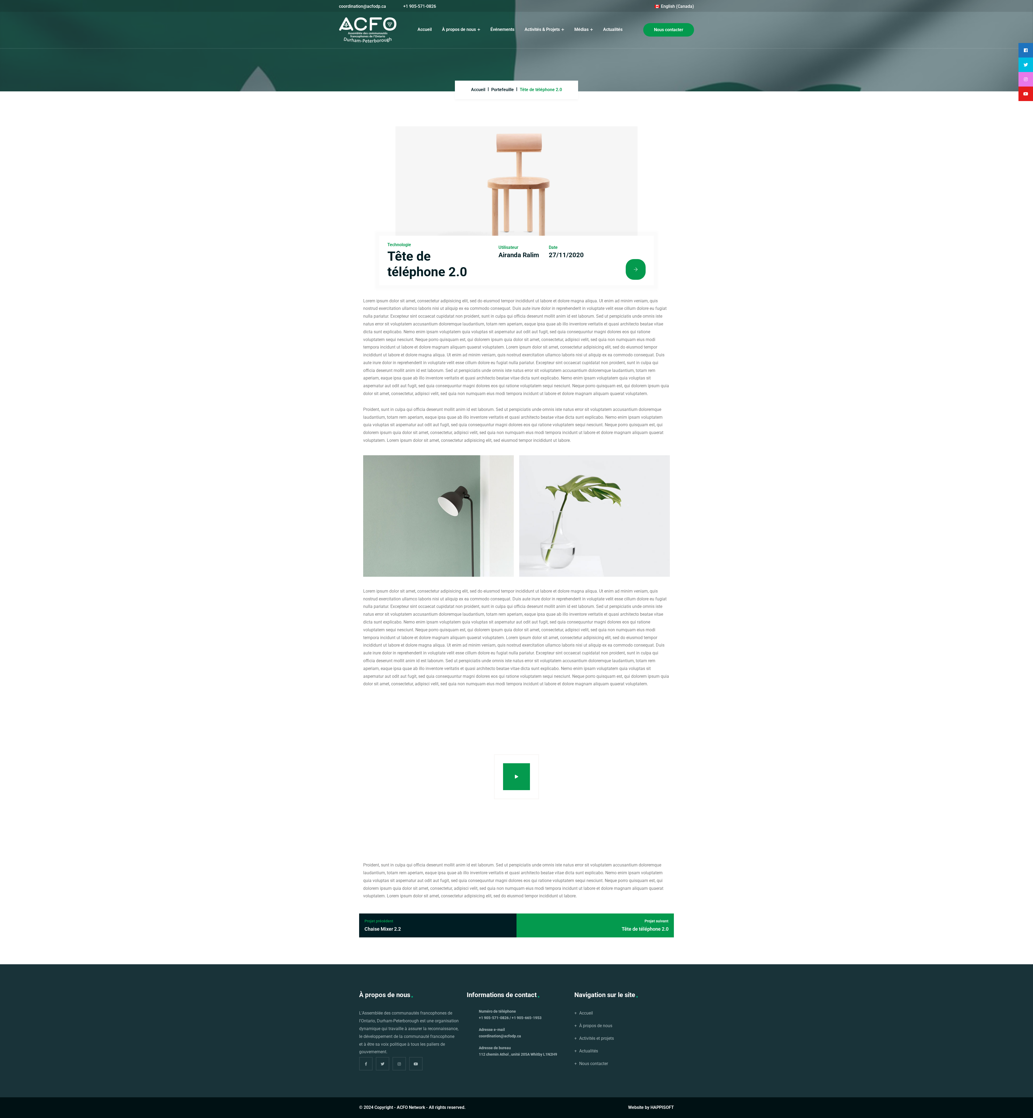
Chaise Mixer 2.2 (383, 925)
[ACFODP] (368, 30)
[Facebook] (366, 1063)
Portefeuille (502, 89)
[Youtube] (416, 1063)
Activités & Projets (543, 29)
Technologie (399, 244)
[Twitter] (382, 1063)
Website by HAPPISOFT (651, 1107)
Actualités (612, 29)
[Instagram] (399, 1063)
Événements (502, 29)
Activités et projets (596, 1038)
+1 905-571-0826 (419, 6)
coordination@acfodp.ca (362, 6)
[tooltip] (1025, 50)
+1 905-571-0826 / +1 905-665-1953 (510, 1018)
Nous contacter (668, 29)
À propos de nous (459, 29)
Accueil (425, 29)
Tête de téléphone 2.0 (645, 925)
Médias (582, 29)
